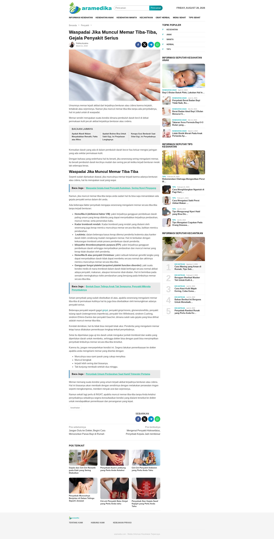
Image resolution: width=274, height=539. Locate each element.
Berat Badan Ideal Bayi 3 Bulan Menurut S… (187, 112)
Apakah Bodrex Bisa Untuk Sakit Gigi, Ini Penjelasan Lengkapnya (114, 137)
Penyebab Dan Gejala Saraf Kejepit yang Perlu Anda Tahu (145, 503)
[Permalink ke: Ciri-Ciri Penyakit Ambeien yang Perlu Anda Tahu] (146, 458)
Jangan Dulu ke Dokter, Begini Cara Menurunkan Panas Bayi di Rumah (87, 430)
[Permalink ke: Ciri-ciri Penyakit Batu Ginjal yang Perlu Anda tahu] (114, 488)
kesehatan (75, 407)
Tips (164, 176)
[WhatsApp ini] (157, 44)
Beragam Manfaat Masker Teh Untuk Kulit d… (187, 278)
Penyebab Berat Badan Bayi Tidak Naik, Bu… (186, 101)
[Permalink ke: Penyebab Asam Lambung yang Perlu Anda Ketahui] (114, 458)
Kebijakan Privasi (122, 523)
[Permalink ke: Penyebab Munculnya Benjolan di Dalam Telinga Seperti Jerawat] (83, 486)
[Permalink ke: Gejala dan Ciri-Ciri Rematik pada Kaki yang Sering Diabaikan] (83, 458)
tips (169, 49)
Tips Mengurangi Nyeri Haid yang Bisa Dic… (186, 212)
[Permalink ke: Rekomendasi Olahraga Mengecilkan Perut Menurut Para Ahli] (183, 162)
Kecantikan (180, 264)
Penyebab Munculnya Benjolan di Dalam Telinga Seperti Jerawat (81, 498)
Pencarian (156, 8)
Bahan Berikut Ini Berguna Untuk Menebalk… (188, 300)
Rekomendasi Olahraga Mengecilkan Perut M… (183, 180)
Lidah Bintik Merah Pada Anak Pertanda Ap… (187, 134)
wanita (170, 40)
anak (169, 35)
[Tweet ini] (144, 44)
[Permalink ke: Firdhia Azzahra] (72, 44)
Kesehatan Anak (169, 90)
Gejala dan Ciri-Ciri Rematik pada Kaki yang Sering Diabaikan (82, 470)
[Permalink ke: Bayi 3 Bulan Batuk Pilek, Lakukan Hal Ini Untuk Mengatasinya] (183, 76)
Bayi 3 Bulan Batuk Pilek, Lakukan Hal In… (183, 92)
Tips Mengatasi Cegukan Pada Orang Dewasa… (187, 223)
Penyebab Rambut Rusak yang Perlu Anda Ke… (187, 311)
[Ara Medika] (91, 8)
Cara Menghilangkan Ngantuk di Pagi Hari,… (188, 190)
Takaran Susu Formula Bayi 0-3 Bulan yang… (187, 123)
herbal (170, 44)
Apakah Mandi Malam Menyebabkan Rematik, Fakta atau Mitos (84, 137)
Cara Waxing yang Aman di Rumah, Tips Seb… (188, 267)
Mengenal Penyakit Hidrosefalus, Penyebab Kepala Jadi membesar (143, 430)
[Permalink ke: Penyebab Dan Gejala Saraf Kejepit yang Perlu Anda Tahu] (146, 488)
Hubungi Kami (98, 523)
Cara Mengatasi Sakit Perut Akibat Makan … (185, 201)
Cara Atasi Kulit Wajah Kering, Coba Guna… (186, 289)
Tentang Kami (76, 523)
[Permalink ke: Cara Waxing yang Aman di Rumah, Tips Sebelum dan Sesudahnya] (183, 249)
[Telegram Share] (151, 44)
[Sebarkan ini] (138, 44)
